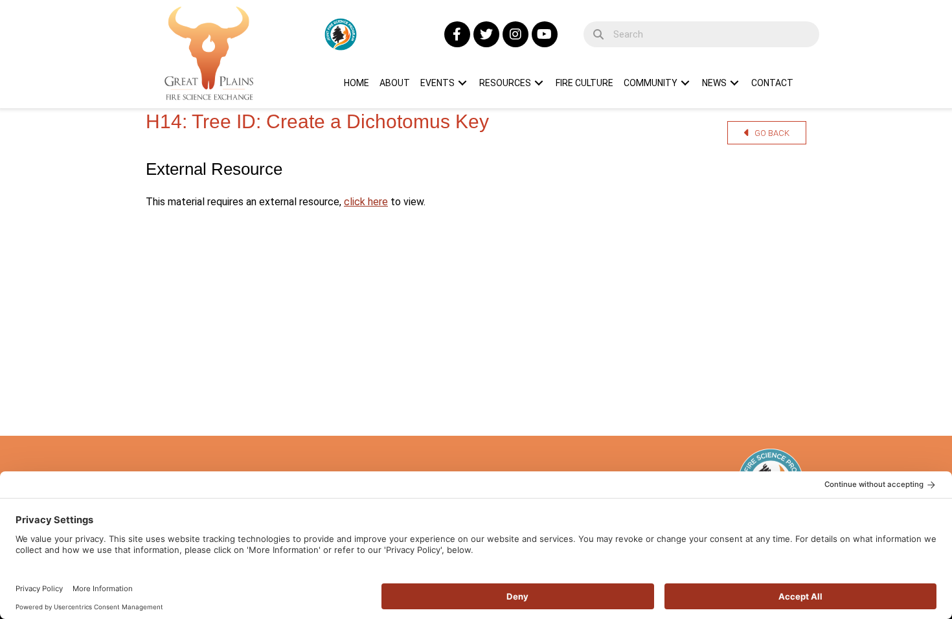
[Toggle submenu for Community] (685, 83)
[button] (457, 34)
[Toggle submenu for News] (734, 83)
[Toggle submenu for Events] (462, 83)
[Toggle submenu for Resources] (539, 83)
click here (366, 202)
